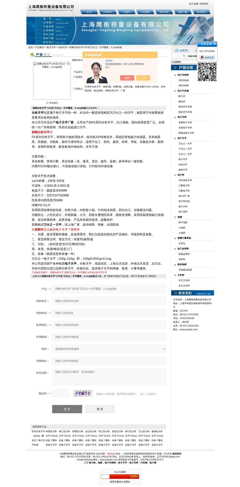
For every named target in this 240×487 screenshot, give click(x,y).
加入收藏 (193, 3)
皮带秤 (181, 259)
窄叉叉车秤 (184, 280)
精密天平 (183, 170)
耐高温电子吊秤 (186, 133)
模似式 (181, 101)
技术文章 (164, 12)
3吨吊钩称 (183, 80)
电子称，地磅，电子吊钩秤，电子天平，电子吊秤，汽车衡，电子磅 (122, 462)
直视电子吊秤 (185, 122)
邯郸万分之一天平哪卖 (75, 272)
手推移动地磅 (185, 269)
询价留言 (204, 3)
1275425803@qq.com (168, 456)
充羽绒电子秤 (185, 180)
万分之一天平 (185, 143)
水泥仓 (181, 243)
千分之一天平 (185, 149)
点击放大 (53, 102)
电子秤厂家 (184, 196)
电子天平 (51, 47)
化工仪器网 (120, 472)
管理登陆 (122, 459)
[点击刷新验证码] (83, 393)
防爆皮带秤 (184, 254)
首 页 (89, 12)
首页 (30, 47)
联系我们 (201, 12)
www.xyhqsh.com (188, 329)
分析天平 (62, 47)
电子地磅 (183, 222)
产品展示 (126, 12)
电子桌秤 (183, 211)
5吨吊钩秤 (183, 85)
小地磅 (181, 227)
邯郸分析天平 (57, 272)
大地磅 (181, 233)
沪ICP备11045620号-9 (152, 459)
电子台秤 (183, 206)
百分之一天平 (185, 154)
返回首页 (176, 453)
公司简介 (107, 12)
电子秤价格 (184, 201)
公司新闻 (145, 12)
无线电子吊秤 (185, 127)
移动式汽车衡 (185, 106)
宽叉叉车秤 (184, 285)
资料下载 (182, 12)
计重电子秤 (184, 185)
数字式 (181, 96)
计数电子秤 (184, 190)
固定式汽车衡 (185, 112)
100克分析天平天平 (97, 272)
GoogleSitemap (85, 459)
